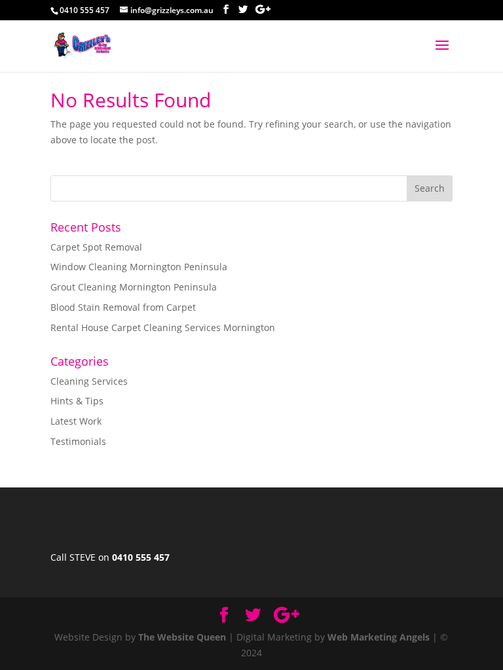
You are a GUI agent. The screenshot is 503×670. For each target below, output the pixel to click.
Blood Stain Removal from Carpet (123, 307)
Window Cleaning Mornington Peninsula (138, 266)
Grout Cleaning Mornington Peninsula (133, 287)
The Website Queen (182, 637)
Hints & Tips (76, 401)
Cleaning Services (89, 381)
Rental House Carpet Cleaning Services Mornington (162, 327)
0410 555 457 (141, 557)
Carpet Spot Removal (96, 247)
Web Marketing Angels (378, 637)
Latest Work (76, 421)
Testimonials (78, 441)
